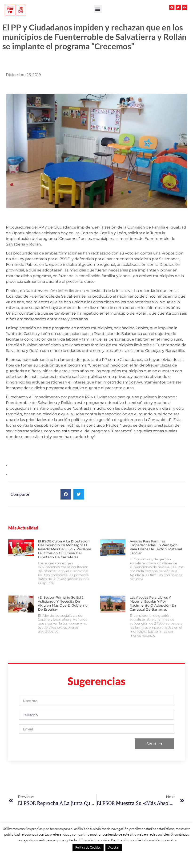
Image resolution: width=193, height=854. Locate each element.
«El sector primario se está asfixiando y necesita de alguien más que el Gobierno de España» (63, 603)
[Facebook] (171, 7)
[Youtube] (184, 7)
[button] (98, 9)
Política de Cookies (88, 847)
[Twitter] (178, 7)
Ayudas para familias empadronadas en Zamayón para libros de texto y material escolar (156, 547)
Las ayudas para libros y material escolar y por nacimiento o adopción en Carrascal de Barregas (153, 603)
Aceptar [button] (113, 847)
